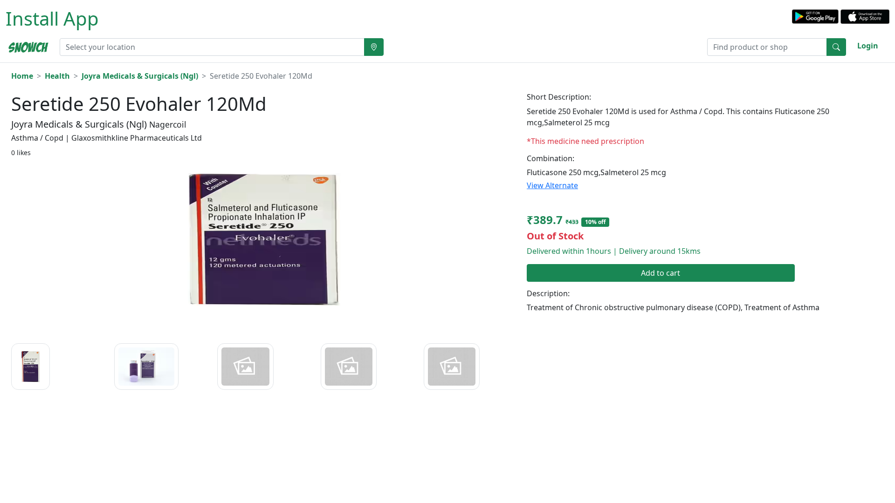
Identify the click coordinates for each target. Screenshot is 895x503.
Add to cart (660, 273)
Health (57, 76)
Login (867, 46)
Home (22, 76)
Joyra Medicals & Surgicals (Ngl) (140, 76)
